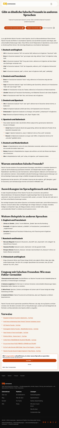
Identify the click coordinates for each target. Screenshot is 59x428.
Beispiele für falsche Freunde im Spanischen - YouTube (18, 318)
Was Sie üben (19, 398)
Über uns (4, 394)
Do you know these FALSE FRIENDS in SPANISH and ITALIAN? (19, 343)
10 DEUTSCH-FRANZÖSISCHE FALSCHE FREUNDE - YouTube (19, 340)
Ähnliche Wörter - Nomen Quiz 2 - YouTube (15, 336)
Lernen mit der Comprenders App (13, 27)
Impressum (4, 424)
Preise (17, 404)
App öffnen (28, 360)
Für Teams (19, 401)
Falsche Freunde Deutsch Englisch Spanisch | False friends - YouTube (22, 351)
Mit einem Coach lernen (34, 405)
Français (16, 375)
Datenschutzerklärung (7, 422)
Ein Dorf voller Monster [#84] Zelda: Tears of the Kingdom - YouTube (21, 347)
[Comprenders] (9, 4)
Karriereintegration (35, 394)
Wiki (3, 404)
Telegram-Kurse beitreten (33, 27)
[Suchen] (51, 4)
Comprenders (12, 420)
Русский (22, 375)
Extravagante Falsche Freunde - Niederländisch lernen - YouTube (20, 329)
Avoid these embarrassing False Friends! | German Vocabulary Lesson (21, 321)
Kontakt (4, 401)
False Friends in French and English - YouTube (15, 332)
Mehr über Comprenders (9, 367)
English (3, 375)
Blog (3, 398)
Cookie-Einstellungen (14, 424)
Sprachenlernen (34, 398)
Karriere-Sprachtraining (36, 401)
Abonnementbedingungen (32, 422)
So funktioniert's (20, 394)
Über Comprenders (47, 27)
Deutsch (10, 375)
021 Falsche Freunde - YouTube (11, 325)
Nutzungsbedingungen (18, 422)
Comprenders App (35, 412)
